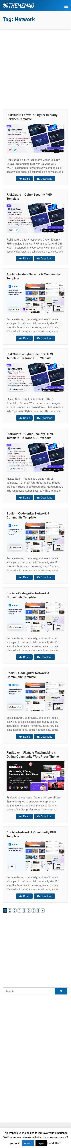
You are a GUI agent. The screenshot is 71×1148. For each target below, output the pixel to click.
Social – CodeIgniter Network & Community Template (28, 515)
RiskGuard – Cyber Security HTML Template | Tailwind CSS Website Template (30, 358)
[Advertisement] (35, 68)
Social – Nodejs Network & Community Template (33, 276)
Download (46, 178)
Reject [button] (41, 1143)
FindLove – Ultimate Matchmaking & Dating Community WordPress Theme (33, 754)
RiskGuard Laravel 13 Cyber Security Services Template (32, 117)
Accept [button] (28, 1143)
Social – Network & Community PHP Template (31, 834)
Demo (26, 178)
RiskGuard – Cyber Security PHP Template (29, 196)
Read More (54, 1143)
